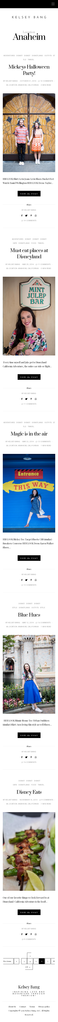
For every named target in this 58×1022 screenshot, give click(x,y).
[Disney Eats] (29, 851)
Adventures (9, 56)
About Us (12, 1006)
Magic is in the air (29, 434)
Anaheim (22, 85)
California (33, 85)
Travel (31, 60)
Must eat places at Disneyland (29, 253)
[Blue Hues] (29, 674)
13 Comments (44, 442)
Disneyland (37, 56)
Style (42, 608)
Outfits (48, 56)
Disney (19, 56)
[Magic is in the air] (29, 493)
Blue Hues (29, 615)
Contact (22, 1006)
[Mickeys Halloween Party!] (29, 132)
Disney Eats (29, 792)
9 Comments (47, 800)
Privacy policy (44, 1006)
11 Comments (44, 264)
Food (33, 243)
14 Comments (46, 81)
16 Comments (44, 623)
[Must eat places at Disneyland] (29, 316)
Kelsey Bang (12, 81)
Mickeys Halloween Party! (29, 70)
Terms (32, 1006)
